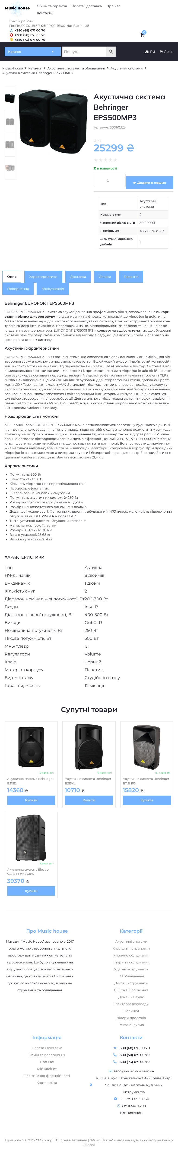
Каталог (35, 68)
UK (146, 52)
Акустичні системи (127, 68)
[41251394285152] (54, 122)
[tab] (11, 277)
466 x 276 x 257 (152, 231)
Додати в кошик (151, 183)
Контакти (131, 1037)
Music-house (12, 68)
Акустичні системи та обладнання (76, 68)
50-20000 (147, 223)
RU (152, 52)
